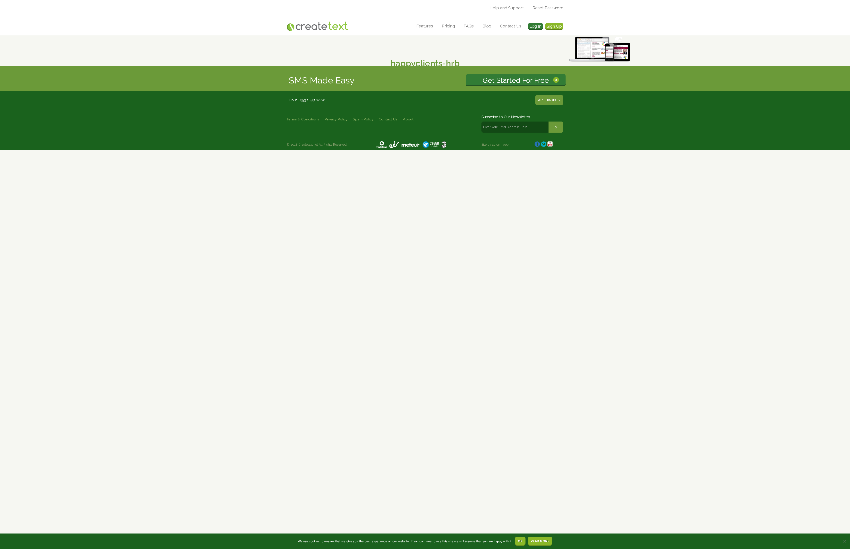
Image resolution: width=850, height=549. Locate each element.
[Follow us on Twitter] (543, 144)
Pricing (448, 26)
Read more (540, 541)
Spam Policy (363, 119)
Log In (535, 26)
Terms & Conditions (303, 119)
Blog (487, 26)
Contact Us (510, 26)
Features (424, 26)
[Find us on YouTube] (550, 144)
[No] (844, 541)
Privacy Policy (336, 119)
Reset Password (548, 8)
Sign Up (554, 26)
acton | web (500, 144)
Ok (520, 541)
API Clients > (549, 100)
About (408, 119)
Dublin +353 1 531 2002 (306, 100)
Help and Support (507, 8)
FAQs (469, 26)
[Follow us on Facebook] (537, 144)
